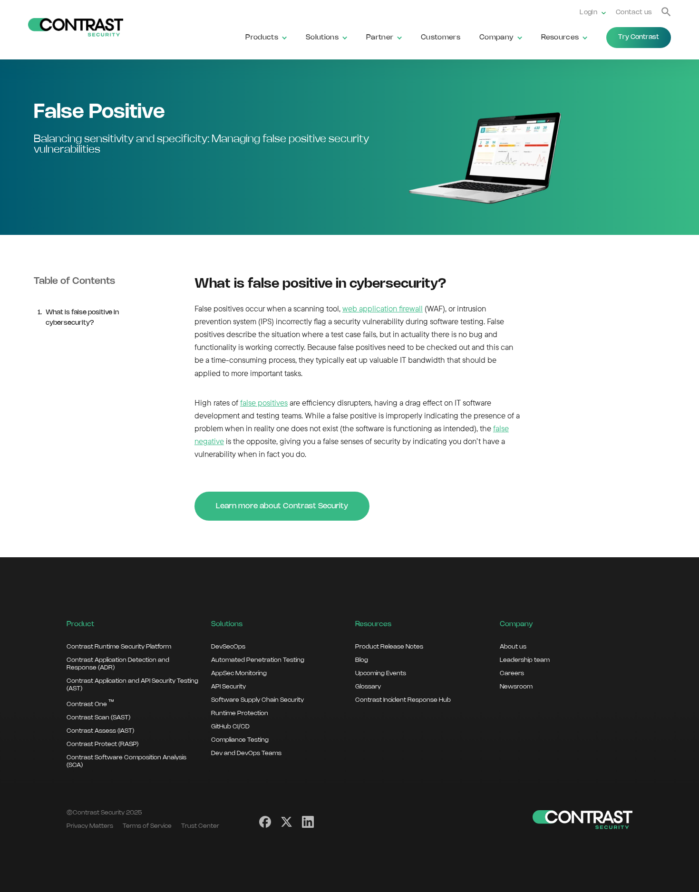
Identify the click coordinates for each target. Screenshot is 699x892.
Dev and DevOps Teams (246, 753)
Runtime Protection (239, 713)
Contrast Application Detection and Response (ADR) (118, 663)
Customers (440, 37)
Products (261, 37)
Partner (379, 37)
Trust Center (200, 826)
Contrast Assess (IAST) (100, 731)
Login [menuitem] (588, 13)
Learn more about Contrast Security (282, 506)
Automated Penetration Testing (257, 660)
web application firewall (382, 308)
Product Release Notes (389, 647)
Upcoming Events (380, 673)
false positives (264, 402)
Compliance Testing (240, 740)
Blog (361, 660)
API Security (228, 686)
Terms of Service (147, 826)
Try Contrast (638, 37)
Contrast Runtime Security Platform (119, 647)
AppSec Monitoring (239, 673)
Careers (512, 673)
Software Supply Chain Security (257, 700)
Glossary (368, 686)
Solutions (322, 37)
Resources (560, 37)
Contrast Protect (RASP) (102, 744)
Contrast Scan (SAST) (98, 717)
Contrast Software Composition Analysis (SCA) (126, 761)
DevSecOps (228, 647)
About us (513, 647)
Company (496, 37)
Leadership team (525, 660)
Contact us (634, 13)
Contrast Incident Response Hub (403, 700)
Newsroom (516, 686)
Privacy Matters (90, 826)
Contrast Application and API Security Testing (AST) (132, 684)
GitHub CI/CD (230, 726)
